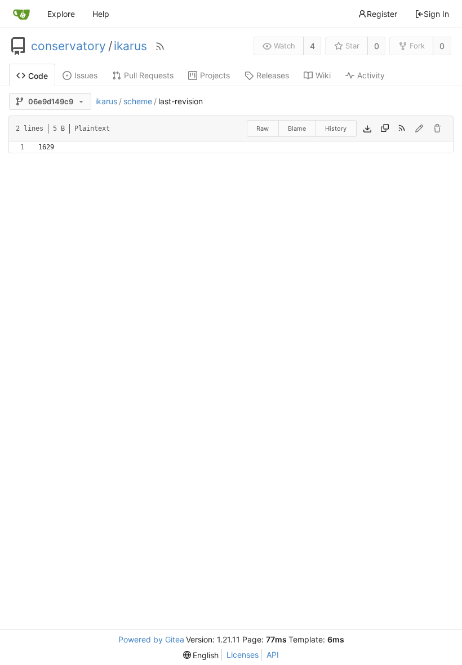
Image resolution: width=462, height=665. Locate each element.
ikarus (130, 46)
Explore (61, 14)
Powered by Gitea (151, 639)
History (335, 128)
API (272, 654)
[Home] (21, 14)
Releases (272, 75)
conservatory (68, 46)
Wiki (323, 75)
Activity (371, 75)
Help (100, 14)
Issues (85, 75)
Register (382, 14)
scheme (137, 101)
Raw (262, 128)
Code (38, 76)
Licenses (242, 654)
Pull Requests (149, 75)
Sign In (436, 14)
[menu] (201, 655)
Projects (215, 75)
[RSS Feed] (160, 46)
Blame (297, 128)
